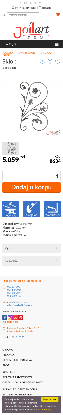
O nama (7, 349)
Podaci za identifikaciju (19, 389)
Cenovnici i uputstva (17, 359)
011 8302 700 (14, 296)
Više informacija (44, 409)
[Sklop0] (10, 148)
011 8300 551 (19, 337)
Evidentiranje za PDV (17, 394)
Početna (8, 52)
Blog (5, 365)
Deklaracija (11, 260)
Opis (7, 248)
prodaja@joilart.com (17, 302)
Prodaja (8, 354)
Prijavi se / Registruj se (25, 7)
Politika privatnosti (17, 377)
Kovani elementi (27, 52)
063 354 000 (13, 287)
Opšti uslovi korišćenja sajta (22, 382)
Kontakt (8, 372)
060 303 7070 (14, 293)
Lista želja (46, 7)
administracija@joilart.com (19, 305)
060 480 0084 (14, 290)
